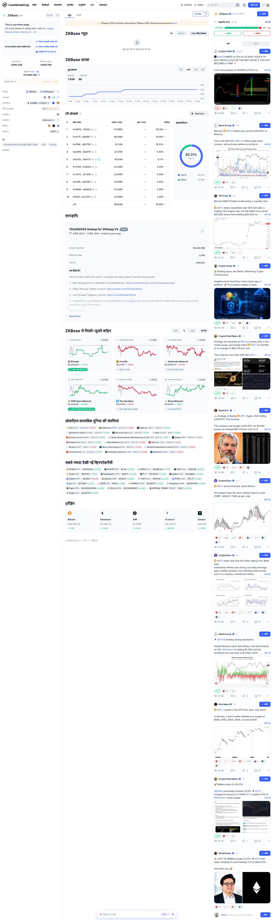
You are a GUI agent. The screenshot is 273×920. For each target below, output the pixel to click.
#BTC (253, 354)
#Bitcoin (239, 140)
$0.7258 (81, 483)
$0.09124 (154, 474)
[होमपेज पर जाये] (16, 5)
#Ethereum (228, 649)
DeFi (44, 144)
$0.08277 (147, 483)
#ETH (248, 794)
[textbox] (240, 915)
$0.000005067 (128, 488)
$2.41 (171, 488)
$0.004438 (187, 483)
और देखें (267, 22)
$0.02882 (187, 474)
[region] (105, 5)
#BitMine (218, 791)
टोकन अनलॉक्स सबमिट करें (48, 46)
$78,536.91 (85, 469)
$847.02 (83, 474)
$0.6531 (83, 479)
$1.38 (120, 469)
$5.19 (112, 483)
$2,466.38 (155, 469)
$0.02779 (83, 493)
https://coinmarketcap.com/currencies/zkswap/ (150, 283)
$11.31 (188, 479)
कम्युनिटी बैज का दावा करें (47, 51)
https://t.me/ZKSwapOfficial (121, 295)
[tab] (171, 33)
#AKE (217, 70)
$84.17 (119, 474)
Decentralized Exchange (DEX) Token (21, 144)
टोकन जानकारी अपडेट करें (48, 41)
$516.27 (119, 479)
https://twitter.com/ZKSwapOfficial (124, 289)
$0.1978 (154, 479)
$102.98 (190, 469)
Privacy (52, 144)
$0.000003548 (86, 488)
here (175, 23)
